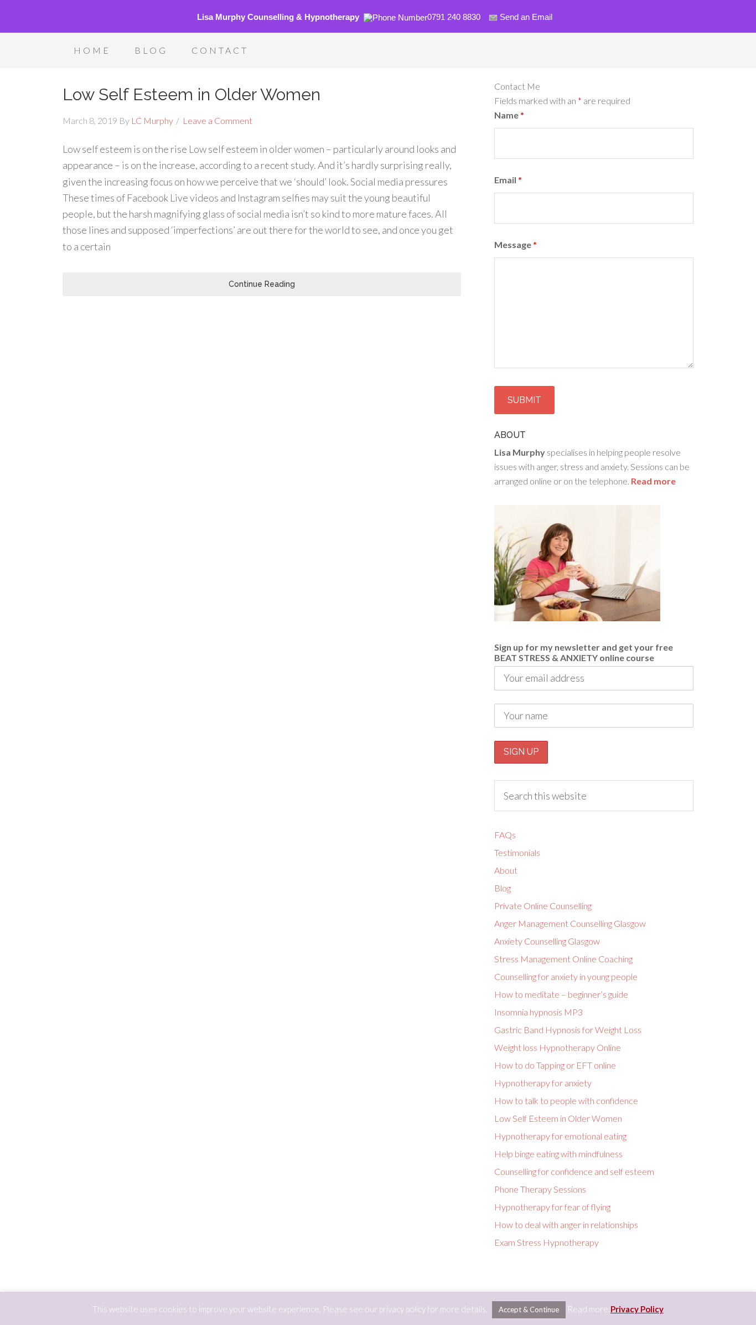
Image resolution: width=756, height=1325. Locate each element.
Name (509, 115)
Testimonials (517, 852)
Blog (502, 888)
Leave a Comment (217, 120)
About (505, 870)
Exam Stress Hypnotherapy (546, 1242)
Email (508, 179)
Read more (653, 481)
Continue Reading (262, 284)
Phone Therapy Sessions (540, 1189)
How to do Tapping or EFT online (555, 1065)
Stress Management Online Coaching (563, 958)
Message (515, 244)
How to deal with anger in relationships (566, 1224)
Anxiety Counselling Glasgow (547, 941)
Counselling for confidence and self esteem (574, 1171)
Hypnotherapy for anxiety (543, 1082)
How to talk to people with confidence (566, 1100)
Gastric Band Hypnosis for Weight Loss (567, 1029)
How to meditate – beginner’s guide (561, 994)
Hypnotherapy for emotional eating (560, 1136)
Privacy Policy (637, 1309)
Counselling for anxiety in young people (566, 976)
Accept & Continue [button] (529, 1309)
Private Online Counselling (543, 905)
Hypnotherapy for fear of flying (552, 1207)
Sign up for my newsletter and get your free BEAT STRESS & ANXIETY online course (583, 652)
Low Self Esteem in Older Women (191, 94)
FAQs (505, 834)
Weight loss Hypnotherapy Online (557, 1047)
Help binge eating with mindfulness (558, 1153)
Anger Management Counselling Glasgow (570, 923)
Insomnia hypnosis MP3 (538, 1012)
